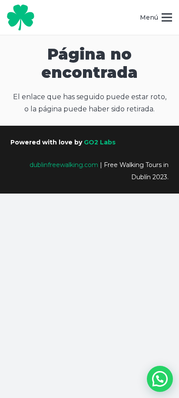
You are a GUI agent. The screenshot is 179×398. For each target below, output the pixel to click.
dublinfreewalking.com (64, 165)
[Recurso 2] (20, 17)
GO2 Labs (100, 142)
